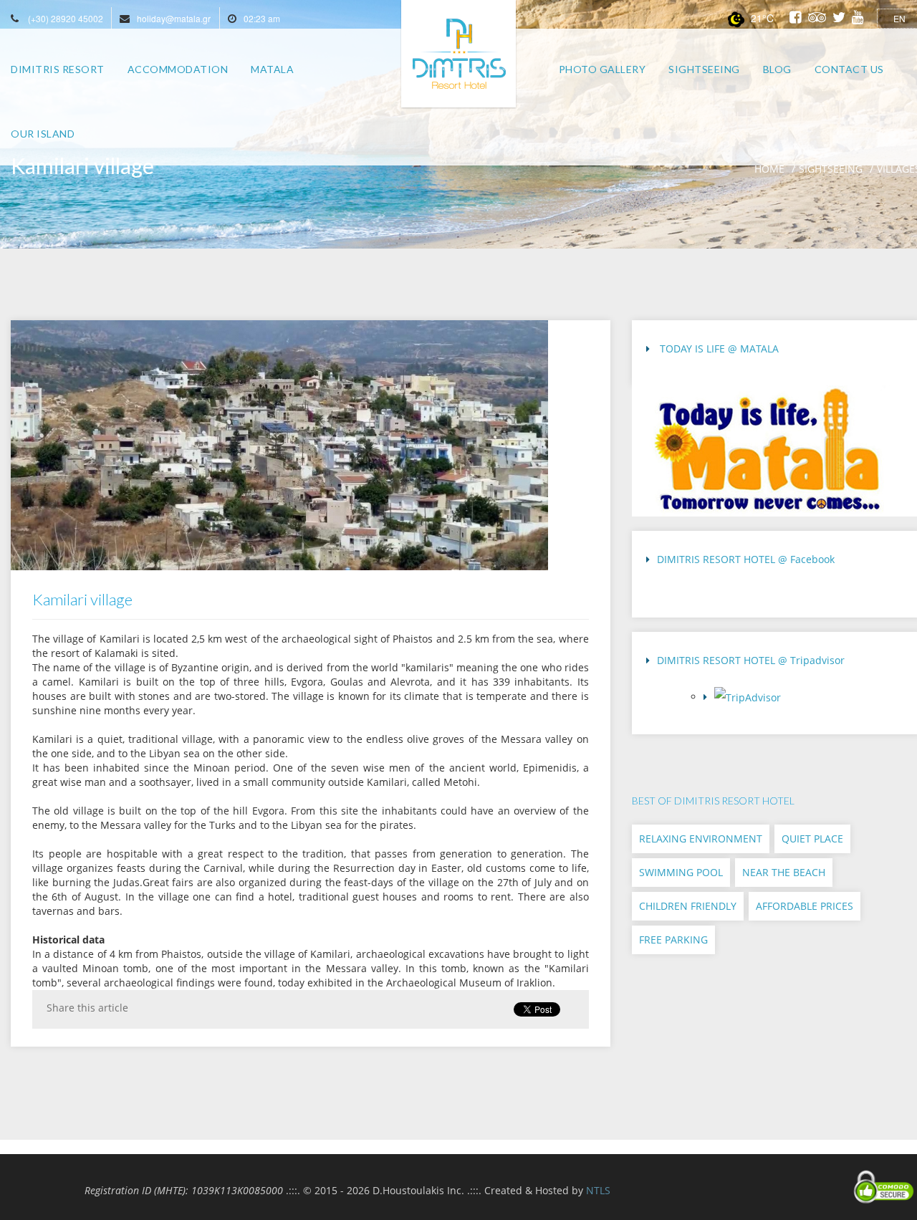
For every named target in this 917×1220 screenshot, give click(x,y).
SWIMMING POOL (681, 872)
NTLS (598, 1190)
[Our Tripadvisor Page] (805, 701)
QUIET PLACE (812, 838)
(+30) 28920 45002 (65, 18)
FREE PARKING (673, 939)
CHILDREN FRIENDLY (687, 906)
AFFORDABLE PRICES (804, 906)
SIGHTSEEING (831, 169)
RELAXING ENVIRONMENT (700, 838)
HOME (769, 169)
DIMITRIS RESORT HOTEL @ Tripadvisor (751, 660)
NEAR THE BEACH (783, 872)
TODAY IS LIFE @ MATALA (718, 348)
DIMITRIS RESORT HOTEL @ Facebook (746, 559)
